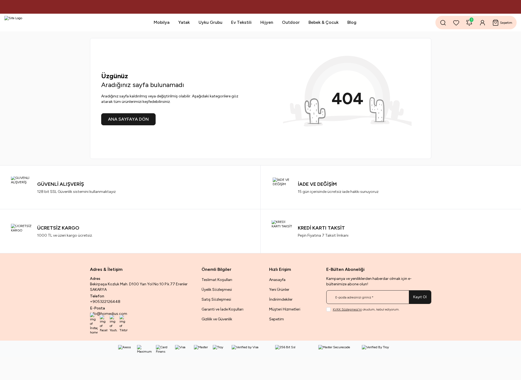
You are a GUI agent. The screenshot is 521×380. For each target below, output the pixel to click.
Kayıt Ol (420, 297)
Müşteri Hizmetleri (284, 309)
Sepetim (276, 319)
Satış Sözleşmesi (216, 299)
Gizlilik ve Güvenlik (217, 319)
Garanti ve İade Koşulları (222, 309)
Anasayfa (277, 279)
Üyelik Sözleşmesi (217, 289)
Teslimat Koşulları (217, 279)
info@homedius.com (108, 313)
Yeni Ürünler (279, 289)
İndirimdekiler (281, 299)
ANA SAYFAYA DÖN (128, 119)
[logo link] (37, 22)
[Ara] (443, 22)
